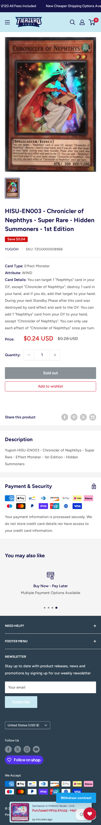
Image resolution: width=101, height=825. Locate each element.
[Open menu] (7, 22)
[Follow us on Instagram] (27, 749)
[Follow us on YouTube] (36, 749)
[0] (92, 22)
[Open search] (72, 22)
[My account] (82, 22)
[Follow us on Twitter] (17, 749)
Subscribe (21, 702)
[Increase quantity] (55, 355)
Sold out (50, 373)
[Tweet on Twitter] (83, 417)
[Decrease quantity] (29, 355)
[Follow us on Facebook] (8, 749)
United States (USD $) (23, 725)
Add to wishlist (50, 386)
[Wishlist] (89, 813)
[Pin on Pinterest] (74, 417)
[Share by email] (92, 417)
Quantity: (13, 355)
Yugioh (12, 249)
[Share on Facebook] (64, 417)
